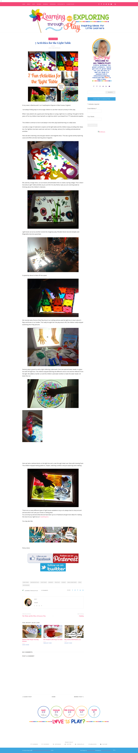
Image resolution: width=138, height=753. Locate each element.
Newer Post (78, 696)
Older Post (28, 696)
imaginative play (35, 582)
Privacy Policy (69, 742)
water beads (26, 585)
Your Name (90, 116)
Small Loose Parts (72, 582)
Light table (43, 582)
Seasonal (45, 4)
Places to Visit (70, 4)
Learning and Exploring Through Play (41, 750)
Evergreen (53, 4)
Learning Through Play (31, 590)
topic (80, 582)
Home (23, 4)
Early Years (53, 38)
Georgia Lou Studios (106, 750)
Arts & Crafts (61, 4)
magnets (51, 582)
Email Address (92, 108)
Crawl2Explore (44, 517)
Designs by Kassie (91, 750)
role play (57, 582)
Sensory (39, 4)
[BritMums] (101, 132)
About (28, 4)
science (63, 582)
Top (114, 750)
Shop (33, 4)
